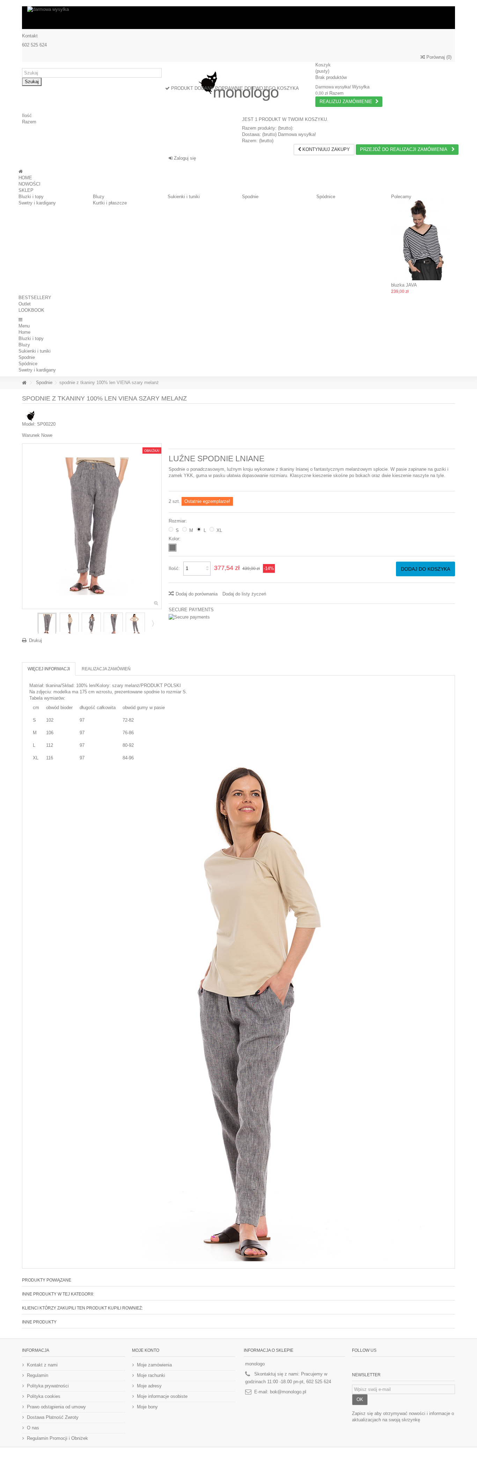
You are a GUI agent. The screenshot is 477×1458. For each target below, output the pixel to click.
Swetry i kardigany (37, 202)
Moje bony (147, 1406)
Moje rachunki (151, 1375)
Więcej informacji (49, 668)
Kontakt (30, 35)
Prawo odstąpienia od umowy (56, 1406)
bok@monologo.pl (288, 1391)
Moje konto (145, 1350)
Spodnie (250, 196)
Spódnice (325, 196)
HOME (25, 177)
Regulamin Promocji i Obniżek (57, 1438)
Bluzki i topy (31, 196)
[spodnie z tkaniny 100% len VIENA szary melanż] (47, 624)
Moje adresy (149, 1385)
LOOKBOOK (31, 310)
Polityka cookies (43, 1396)
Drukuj (35, 640)
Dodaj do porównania (197, 594)
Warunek (31, 435)
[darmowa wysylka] (238, 17)
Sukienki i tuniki (184, 196)
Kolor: (175, 538)
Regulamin (37, 1375)
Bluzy (98, 196)
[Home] (21, 171)
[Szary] (172, 547)
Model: (29, 424)
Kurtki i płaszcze (110, 202)
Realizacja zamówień (106, 668)
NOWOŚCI (30, 184)
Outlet (25, 303)
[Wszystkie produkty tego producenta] (30, 415)
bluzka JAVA (404, 285)
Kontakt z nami (42, 1364)
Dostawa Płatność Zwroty (53, 1417)
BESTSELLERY (35, 297)
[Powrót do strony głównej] (24, 382)
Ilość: (174, 568)
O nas (33, 1427)
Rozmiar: (178, 521)
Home (24, 332)
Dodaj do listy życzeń (244, 594)
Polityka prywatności (48, 1385)
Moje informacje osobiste (162, 1396)
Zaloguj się (184, 158)
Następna (152, 623)
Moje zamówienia (154, 1364)
